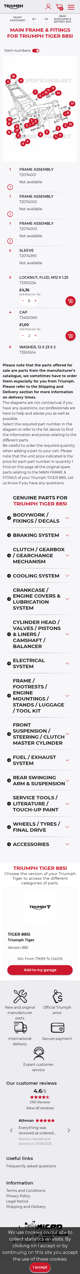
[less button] (22, 301)
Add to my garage (40, 970)
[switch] (35, 50)
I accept (40, 1267)
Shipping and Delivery (26, 1207)
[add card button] (71, 301)
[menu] (71, 6)
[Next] (45, 19)
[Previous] (34, 19)
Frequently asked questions (31, 1166)
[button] (40, 907)
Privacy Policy (18, 1196)
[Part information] (10, 187)
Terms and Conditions (25, 1191)
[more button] (35, 301)
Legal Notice (17, 1201)
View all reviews (40, 1108)
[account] (49, 6)
